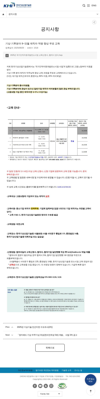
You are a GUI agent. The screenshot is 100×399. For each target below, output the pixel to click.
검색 (84, 5)
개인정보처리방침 (25, 370)
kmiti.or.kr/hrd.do (64, 187)
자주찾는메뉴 (91, 380)
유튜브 (40, 386)
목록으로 (50, 348)
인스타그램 (51, 386)
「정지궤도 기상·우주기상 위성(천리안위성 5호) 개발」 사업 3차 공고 (47, 335)
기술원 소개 (66, 370)
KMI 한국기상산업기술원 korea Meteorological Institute (17, 5)
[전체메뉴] (88, 5)
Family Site (45, 395)
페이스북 (35, 386)
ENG (94, 5)
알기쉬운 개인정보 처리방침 (47, 370)
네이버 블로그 (46, 386)
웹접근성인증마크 (62, 385)
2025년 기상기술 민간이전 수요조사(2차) (35, 327)
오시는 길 (78, 370)
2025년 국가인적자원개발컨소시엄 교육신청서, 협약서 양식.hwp (33, 55)
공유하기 (94, 22)
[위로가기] (90, 391)
